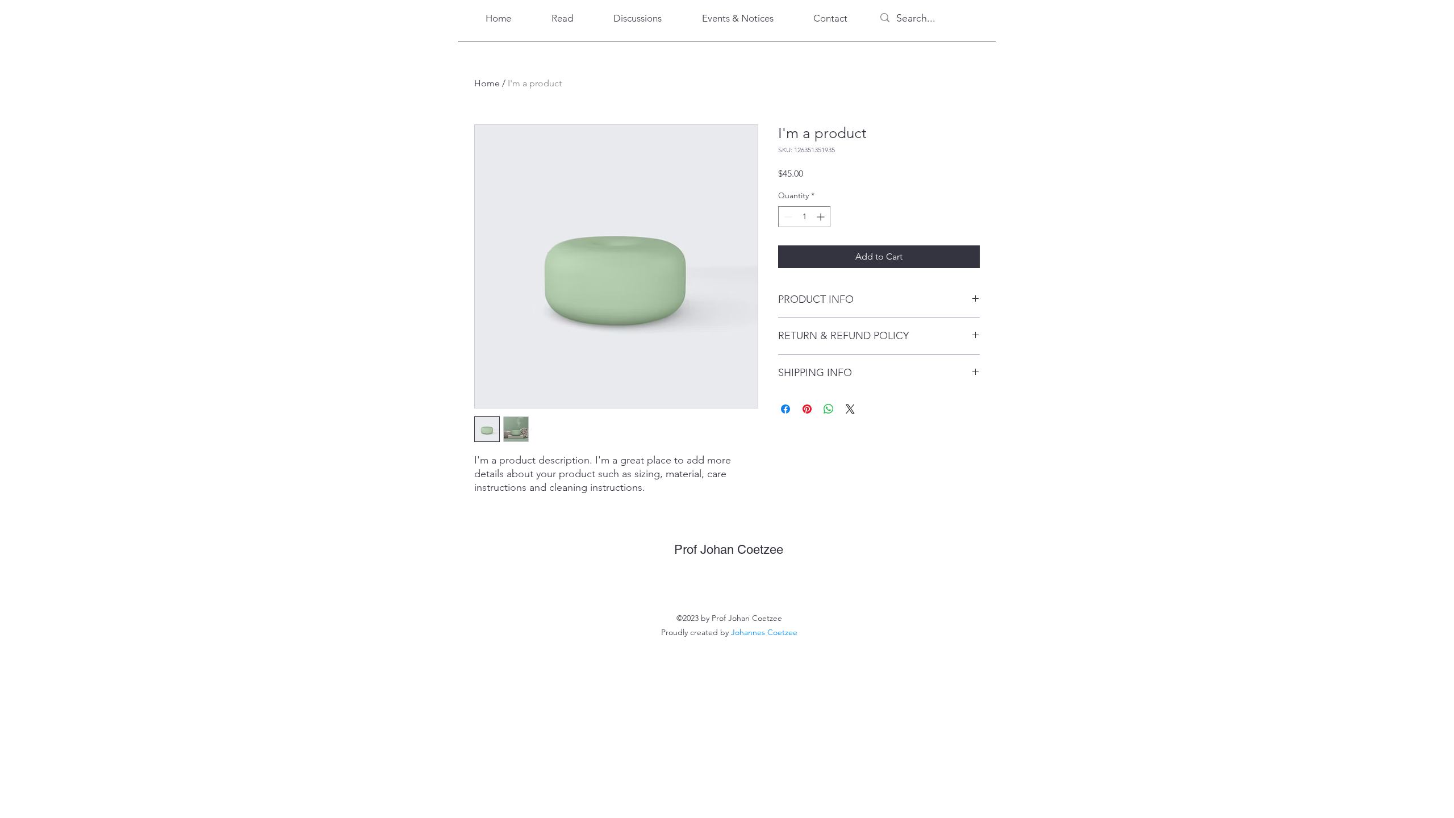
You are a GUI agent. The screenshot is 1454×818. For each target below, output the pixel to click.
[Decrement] (787, 217)
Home (487, 83)
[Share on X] (850, 409)
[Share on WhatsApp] (828, 409)
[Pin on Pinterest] (807, 409)
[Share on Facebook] (785, 409)
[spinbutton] (804, 217)
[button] (562, 18)
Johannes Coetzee (764, 632)
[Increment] (821, 217)
